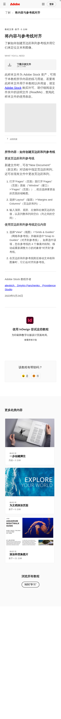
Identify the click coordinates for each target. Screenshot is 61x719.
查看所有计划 (30, 340)
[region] (29, 441)
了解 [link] (8, 12)
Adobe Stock (13, 87)
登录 (51, 4)
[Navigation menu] (4, 4)
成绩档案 (13, 139)
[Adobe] (15, 4)
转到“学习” (30, 584)
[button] (43, 4)
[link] (8, 13)
